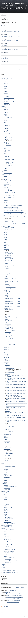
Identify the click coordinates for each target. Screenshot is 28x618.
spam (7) (6, 322)
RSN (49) (5, 176)
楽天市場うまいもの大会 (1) (9, 221)
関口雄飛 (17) (6, 347)
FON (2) (5, 234)
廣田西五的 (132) (5, 491)
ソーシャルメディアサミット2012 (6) (11, 281)
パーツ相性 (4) (7, 133)
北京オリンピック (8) (8, 99)
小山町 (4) (5, 480)
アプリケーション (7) (10, 162)
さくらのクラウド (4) (9, 258)
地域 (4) (3, 463)
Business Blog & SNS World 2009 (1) (10, 189)
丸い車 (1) (5, 501)
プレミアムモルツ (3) (9, 518)
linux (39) (5, 142)
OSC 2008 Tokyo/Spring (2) (9, 195)
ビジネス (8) (4, 340)
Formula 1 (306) (6, 362)
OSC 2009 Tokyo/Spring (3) (9, 197)
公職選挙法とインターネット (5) (10, 278)
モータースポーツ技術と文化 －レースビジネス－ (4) (14, 212)
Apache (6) (6, 112)
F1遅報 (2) (7, 363)
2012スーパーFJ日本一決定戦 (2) (10, 344)
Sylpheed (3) (10, 165)
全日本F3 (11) (6, 460)
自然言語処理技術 (5, 63)
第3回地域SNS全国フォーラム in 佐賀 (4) (12, 298)
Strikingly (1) (7, 130)
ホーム (2, 18)
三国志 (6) (5, 499)
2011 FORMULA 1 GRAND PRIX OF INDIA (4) (15, 395)
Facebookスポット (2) (9, 309)
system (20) (4, 106)
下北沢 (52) (6, 469)
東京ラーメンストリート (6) (11, 328)
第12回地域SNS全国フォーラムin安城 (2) (12, 306)
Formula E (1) (4, 567)
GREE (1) (6, 293)
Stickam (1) (7, 284)
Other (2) (5, 439)
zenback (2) (7, 325)
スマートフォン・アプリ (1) (9, 98)
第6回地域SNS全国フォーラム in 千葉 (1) (12, 301)
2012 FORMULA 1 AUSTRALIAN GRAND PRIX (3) (15, 428)
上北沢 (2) (5, 467)
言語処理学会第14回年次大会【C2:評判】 (9, 40)
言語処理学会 (4, 45)
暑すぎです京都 (4, 58)
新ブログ (21, 8)
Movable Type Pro (24, 616)
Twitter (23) (8, 336)
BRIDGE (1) (6, 187)
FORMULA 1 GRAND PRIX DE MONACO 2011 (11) (15, 406)
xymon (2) (5, 111)
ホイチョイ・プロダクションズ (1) (10, 101)
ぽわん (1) (4, 569)
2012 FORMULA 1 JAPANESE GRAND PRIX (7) (15, 412)
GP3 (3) (5, 352)
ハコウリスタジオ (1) (8, 544)
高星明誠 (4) (7, 360)
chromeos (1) (6, 109)
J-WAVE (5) (6, 83)
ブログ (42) (6, 319)
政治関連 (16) (6, 505)
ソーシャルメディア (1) (6, 279)
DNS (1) (5, 134)
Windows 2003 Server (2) (9, 159)
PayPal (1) (5, 237)
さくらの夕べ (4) (8, 255)
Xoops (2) (6, 128)
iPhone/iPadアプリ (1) (9, 117)
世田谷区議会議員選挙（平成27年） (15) (10, 572)
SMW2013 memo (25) (8, 180)
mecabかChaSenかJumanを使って (8, 54)
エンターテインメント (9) (7, 78)
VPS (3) (5, 247)
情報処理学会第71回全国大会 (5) (11, 486)
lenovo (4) (5, 136)
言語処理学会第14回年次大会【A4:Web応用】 (10, 36)
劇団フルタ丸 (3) (7, 104)
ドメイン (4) (6, 271)
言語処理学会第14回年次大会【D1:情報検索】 (10, 49)
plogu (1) (5, 534)
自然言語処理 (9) (7, 489)
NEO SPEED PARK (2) (9, 453)
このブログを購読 (5, 606)
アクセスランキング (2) (8, 173)
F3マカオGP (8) (7, 354)
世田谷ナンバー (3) (8, 475)
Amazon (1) (6, 231)
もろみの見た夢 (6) (8, 517)
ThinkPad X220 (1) (8, 137)
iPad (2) (6, 115)
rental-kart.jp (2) (6, 536)
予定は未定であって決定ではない (14, 4)
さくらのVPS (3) (8, 257)
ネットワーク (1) (7, 273)
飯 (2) (6, 472)
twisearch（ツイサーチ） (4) (9, 539)
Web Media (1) (6, 249)
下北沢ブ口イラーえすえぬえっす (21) (11, 552)
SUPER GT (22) (6, 442)
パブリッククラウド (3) (8, 229)
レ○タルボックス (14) (8, 547)
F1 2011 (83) (7, 374)
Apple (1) (5, 114)
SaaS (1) (5, 240)
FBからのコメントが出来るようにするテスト (14, 593)
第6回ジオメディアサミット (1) (11, 317)
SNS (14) (5, 290)
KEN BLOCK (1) (6, 357)
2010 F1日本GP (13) (10, 368)
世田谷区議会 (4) (7, 477)
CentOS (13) (7, 143)
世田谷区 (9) (6, 474)
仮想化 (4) (5, 170)
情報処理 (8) (6, 485)
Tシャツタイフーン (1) (8, 198)
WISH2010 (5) (6, 202)
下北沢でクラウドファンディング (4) (9, 570)
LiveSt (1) (5, 282)
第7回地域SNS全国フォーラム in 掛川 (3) (12, 303)
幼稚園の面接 (7, 592)
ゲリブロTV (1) (6, 497)
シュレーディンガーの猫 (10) (9, 523)
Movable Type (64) (8, 320)
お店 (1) (5, 94)
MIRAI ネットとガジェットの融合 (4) (11, 192)
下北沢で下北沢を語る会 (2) (9, 551)
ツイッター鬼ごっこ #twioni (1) (11, 560)
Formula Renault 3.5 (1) (8, 350)
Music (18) (5, 88)
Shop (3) (5, 494)
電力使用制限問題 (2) (8, 526)
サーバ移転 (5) (6, 268)
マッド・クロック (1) (9, 431)
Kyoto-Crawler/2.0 (5, 27)
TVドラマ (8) (6, 93)
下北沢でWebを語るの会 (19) (9, 549)
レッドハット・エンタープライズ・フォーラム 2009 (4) (14, 216)
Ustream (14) (7, 285)
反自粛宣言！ (10, 586)
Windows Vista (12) (8, 160)
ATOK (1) (5, 120)
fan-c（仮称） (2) (8, 559)
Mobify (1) (5, 107)
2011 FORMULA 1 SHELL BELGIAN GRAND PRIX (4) (16, 384)
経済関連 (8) (6, 510)
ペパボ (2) (5, 276)
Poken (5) (5, 239)
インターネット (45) (6, 226)
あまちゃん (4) (6, 103)
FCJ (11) (5, 359)
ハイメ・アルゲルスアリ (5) (10, 432)
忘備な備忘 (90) (7, 504)
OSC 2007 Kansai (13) (8, 194)
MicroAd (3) (7, 263)
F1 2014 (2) (7, 429)
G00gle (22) (6, 235)
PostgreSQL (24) (7, 150)
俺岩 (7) (5, 554)
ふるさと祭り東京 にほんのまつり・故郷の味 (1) (13, 205)
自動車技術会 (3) (7, 488)
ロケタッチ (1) (7, 316)
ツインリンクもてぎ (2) (9, 447)
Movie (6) (5, 86)
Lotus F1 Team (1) (11, 426)
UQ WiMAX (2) (6, 245)
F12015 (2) (4, 565)
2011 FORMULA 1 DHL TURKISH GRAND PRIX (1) (15, 393)
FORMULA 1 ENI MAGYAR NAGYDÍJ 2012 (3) (14, 415)
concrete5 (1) (7, 125)
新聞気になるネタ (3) (8, 507)
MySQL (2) (5, 148)
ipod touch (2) (7, 118)
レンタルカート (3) (7, 452)
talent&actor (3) (6, 91)
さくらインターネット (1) (8, 252)
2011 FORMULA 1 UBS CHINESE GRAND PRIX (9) (15, 401)
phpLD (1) (7, 126)
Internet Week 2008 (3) (8, 190)
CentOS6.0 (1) (9, 145)
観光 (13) (4, 564)
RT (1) (5, 151)
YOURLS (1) (6, 168)
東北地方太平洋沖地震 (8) (7, 525)
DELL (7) (5, 131)
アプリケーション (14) (8, 260)
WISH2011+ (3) (6, 184)
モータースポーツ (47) (6, 343)
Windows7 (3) (7, 166)
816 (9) (5, 531)
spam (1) (5, 242)
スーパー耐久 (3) (7, 449)
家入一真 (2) (6, 79)
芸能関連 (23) (6, 512)
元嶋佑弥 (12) (6, 349)
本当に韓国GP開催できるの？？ (13, 602)
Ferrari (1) (9, 424)
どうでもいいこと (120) (6, 174)
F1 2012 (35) (7, 411)
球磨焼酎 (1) (7, 520)
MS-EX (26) (6, 437)
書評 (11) (5, 509)
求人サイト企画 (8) (7, 562)
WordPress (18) (8, 324)
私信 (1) (5, 177)
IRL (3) (5, 436)
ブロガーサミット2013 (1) (11, 330)
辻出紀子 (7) (6, 514)
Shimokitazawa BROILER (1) (9, 529)
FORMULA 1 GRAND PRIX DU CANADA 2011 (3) (15, 407)
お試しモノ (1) (6, 496)
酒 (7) (5, 515)
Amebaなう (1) (9, 335)
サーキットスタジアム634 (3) (10, 457)
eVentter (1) (6, 533)
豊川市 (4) (5, 482)
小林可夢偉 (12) (7, 346)
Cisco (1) (5, 122)
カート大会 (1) (7, 455)
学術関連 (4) (4, 483)
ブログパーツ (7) (8, 332)
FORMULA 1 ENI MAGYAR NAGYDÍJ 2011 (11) (15, 386)
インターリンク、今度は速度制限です (13, 598)
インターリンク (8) (7, 266)
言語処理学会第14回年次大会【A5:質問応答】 (10, 31)
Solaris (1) (5, 153)
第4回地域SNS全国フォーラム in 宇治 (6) (12, 300)
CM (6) (5, 81)
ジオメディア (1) (7, 308)
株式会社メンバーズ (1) (9, 265)
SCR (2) (5, 538)
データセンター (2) (7, 270)
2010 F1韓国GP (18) (10, 372)
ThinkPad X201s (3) (8, 139)
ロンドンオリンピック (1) (8, 182)
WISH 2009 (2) (6, 200)
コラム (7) (5, 492)
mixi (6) (6, 295)
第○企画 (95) (4, 528)
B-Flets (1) (5, 232)
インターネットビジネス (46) (9, 262)
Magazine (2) (6, 84)
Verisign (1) (7, 156)
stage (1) (5, 89)
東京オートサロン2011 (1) (8, 220)
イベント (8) (4, 179)
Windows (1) (6, 158)
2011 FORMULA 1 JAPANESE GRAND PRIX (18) (15, 396)
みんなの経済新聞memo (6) (10, 466)
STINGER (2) (7, 365)
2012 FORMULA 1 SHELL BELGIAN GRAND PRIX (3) (16, 414)
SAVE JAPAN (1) (7, 441)
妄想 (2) (5, 502)
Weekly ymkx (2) (8, 288)
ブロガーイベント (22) (9, 327)
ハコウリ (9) (6, 542)
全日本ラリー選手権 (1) (8, 462)
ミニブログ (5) (7, 333)
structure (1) (6, 244)
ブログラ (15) (6, 546)
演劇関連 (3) (7, 470)
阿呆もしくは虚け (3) (8, 522)
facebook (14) (7, 291)
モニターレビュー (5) (9, 338)
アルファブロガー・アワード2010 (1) (11, 207)
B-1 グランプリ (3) (7, 185)
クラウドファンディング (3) (9, 227)
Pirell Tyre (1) (8, 409)
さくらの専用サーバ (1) (9, 253)
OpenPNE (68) (7, 296)
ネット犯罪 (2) (6, 274)
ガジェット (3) (6, 96)
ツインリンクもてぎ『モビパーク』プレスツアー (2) (13, 210)
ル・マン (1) (6, 355)
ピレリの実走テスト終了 (12, 590)
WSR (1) (5, 444)
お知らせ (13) (4, 171)
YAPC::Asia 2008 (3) (7, 203)
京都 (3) (5, 478)
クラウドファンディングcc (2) (10, 557)
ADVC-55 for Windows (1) (11, 287)
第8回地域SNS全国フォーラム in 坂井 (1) (12, 305)
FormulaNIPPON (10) (7, 434)
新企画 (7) (5, 556)
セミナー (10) (6, 341)
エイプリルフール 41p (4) (8, 541)
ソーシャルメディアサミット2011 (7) (11, 208)
